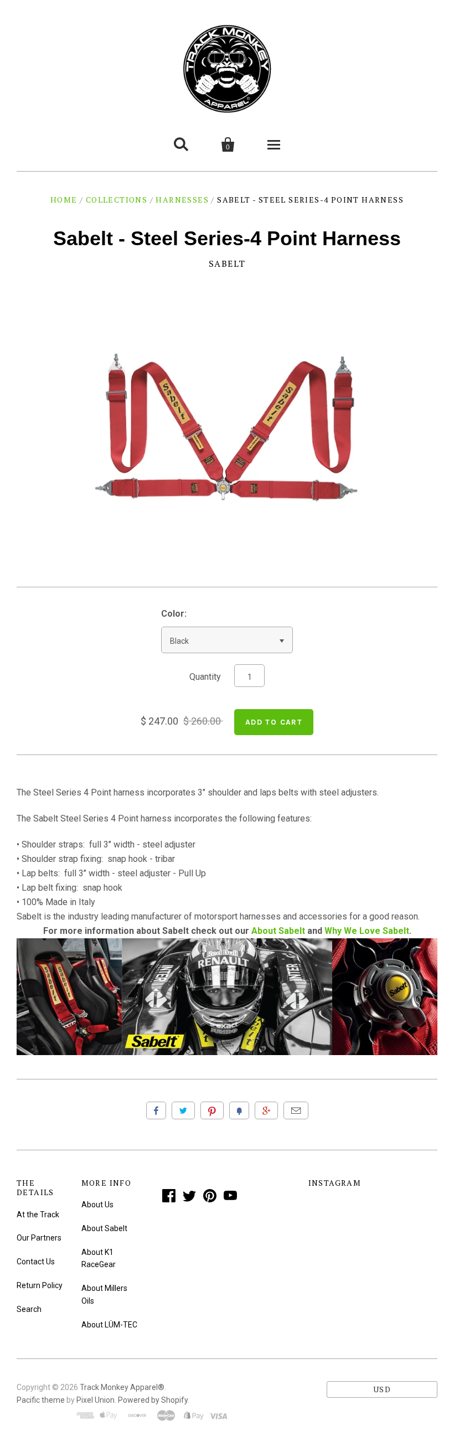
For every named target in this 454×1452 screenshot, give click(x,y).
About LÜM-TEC (109, 1324)
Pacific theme (41, 1400)
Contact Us (36, 1261)
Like (156, 1110)
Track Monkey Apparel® (122, 1387)
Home (64, 199)
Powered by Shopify (153, 1400)
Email (295, 1110)
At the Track (38, 1214)
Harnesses (182, 199)
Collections (116, 199)
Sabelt (227, 263)
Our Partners (39, 1237)
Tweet (183, 1110)
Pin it (212, 1110)
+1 (266, 1110)
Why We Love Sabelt (366, 931)
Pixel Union (95, 1400)
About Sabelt (278, 931)
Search (29, 1309)
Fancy (239, 1110)
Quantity (205, 676)
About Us (97, 1204)
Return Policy (40, 1285)
